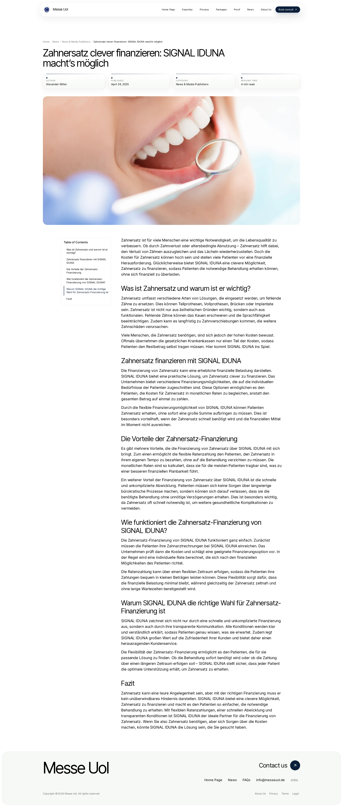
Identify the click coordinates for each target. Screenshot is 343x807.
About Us (260, 793)
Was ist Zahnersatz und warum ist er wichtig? (87, 251)
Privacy (273, 793)
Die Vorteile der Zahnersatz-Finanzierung (82, 271)
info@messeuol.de (270, 780)
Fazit (69, 298)
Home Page (213, 780)
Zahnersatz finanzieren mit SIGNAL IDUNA (86, 261)
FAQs (246, 780)
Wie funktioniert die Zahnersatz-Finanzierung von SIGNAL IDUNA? (85, 281)
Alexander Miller (56, 84)
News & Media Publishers (76, 41)
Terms (285, 793)
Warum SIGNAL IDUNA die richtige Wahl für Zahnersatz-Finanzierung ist (87, 291)
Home (46, 41)
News (56, 41)
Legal (295, 793)
